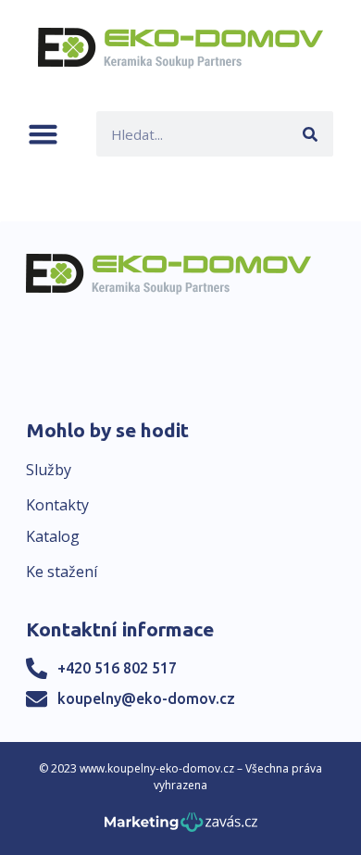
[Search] (310, 134)
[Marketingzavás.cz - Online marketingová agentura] (181, 828)
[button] (43, 134)
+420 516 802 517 (117, 668)
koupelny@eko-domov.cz (146, 698)
